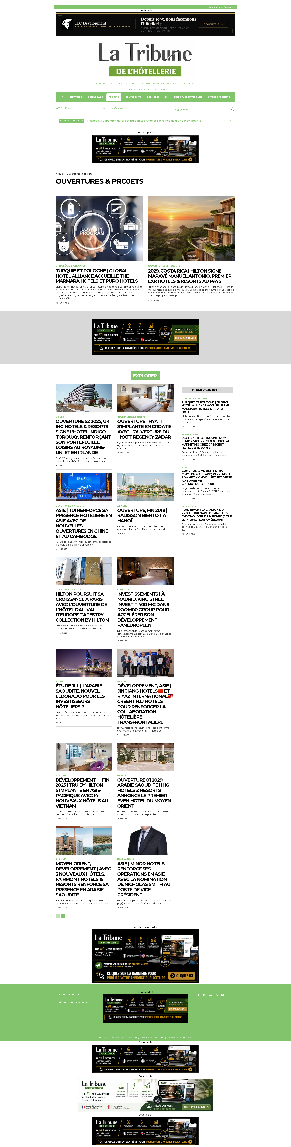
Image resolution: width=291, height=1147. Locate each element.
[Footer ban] (145, 1008)
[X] (181, 110)
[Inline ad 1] (145, 1111)
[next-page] (63, 916)
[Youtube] (184, 110)
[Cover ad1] (145, 982)
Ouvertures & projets (164, 266)
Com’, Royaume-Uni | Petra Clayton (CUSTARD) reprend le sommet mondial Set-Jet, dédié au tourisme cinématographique (207, 477)
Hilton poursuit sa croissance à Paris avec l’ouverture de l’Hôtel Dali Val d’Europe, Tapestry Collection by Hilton (82, 607)
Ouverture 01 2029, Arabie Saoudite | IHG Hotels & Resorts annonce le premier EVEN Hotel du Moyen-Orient (144, 793)
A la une (122, 506)
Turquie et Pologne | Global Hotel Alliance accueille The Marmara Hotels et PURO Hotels (97, 276)
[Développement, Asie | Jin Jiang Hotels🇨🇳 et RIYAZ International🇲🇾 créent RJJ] (145, 663)
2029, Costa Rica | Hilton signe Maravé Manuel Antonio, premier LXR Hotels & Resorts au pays (189, 276)
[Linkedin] (210, 995)
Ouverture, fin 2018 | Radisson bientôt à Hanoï (142, 515)
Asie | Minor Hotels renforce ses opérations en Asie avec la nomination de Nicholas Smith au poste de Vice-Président (143, 879)
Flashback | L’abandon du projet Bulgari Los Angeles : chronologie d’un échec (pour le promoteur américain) (207, 514)
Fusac (185, 467)
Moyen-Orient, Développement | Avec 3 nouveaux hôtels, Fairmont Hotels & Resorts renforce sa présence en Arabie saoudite (83, 879)
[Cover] (145, 162)
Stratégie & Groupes (71, 265)
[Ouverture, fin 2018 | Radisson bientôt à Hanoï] (145, 487)
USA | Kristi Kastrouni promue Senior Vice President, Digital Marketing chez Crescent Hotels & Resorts (206, 443)
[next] (230, 121)
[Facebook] (175, 110)
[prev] (225, 121)
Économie (123, 590)
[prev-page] (58, 916)
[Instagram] (178, 110)
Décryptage (189, 506)
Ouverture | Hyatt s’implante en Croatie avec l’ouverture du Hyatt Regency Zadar (144, 429)
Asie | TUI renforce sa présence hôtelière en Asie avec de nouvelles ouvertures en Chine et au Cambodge (84, 523)
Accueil (60, 173)
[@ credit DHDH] (145, 35)
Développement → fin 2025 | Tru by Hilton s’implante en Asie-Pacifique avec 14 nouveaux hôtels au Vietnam (82, 793)
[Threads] (187, 110)
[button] (216, 109)
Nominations (125, 859)
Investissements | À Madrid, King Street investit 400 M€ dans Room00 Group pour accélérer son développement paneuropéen (143, 609)
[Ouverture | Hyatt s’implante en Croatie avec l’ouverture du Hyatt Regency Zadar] (145, 398)
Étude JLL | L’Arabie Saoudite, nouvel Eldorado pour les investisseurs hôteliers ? (80, 696)
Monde (60, 417)
